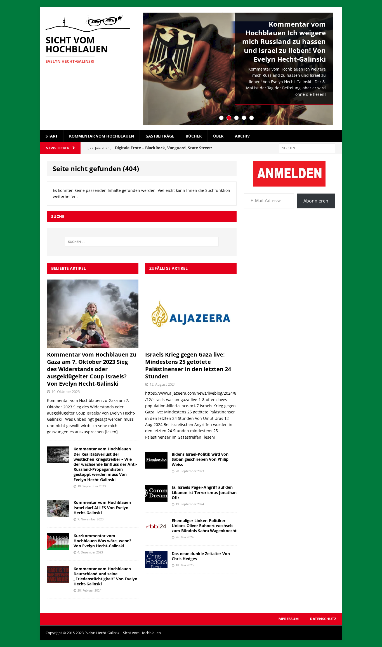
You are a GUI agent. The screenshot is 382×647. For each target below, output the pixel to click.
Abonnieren (315, 201)
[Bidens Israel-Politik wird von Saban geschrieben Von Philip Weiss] (156, 465)
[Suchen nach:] (307, 147)
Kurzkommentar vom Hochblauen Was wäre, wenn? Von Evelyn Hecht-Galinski (102, 540)
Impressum (288, 618)
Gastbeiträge (159, 136)
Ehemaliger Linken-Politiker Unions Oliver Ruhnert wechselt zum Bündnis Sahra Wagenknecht (204, 525)
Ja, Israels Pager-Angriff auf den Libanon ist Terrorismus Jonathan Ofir (204, 492)
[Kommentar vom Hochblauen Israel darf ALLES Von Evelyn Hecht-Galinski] (58, 513)
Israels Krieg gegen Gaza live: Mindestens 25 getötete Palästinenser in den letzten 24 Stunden (188, 365)
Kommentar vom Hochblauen (101, 136)
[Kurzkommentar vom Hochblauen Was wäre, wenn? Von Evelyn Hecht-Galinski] (58, 546)
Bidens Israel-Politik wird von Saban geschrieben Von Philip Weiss (200, 459)
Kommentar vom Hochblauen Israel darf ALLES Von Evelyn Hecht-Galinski (102, 507)
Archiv (242, 136)
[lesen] (319, 94)
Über (218, 136)
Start (52, 136)
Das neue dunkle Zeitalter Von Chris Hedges (201, 556)
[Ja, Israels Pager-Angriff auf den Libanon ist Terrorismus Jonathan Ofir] (156, 498)
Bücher (194, 136)
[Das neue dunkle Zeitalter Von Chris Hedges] (156, 564)
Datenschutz (323, 618)
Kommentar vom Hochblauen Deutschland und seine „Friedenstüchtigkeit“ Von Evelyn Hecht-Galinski (105, 576)
